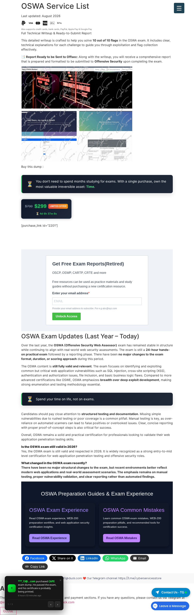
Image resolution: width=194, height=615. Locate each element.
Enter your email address (70, 293)
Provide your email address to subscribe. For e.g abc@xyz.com (84, 308)
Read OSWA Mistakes (121, 538)
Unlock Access (66, 316)
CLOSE (8, 611)
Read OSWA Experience (49, 538)
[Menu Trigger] (179, 8)
